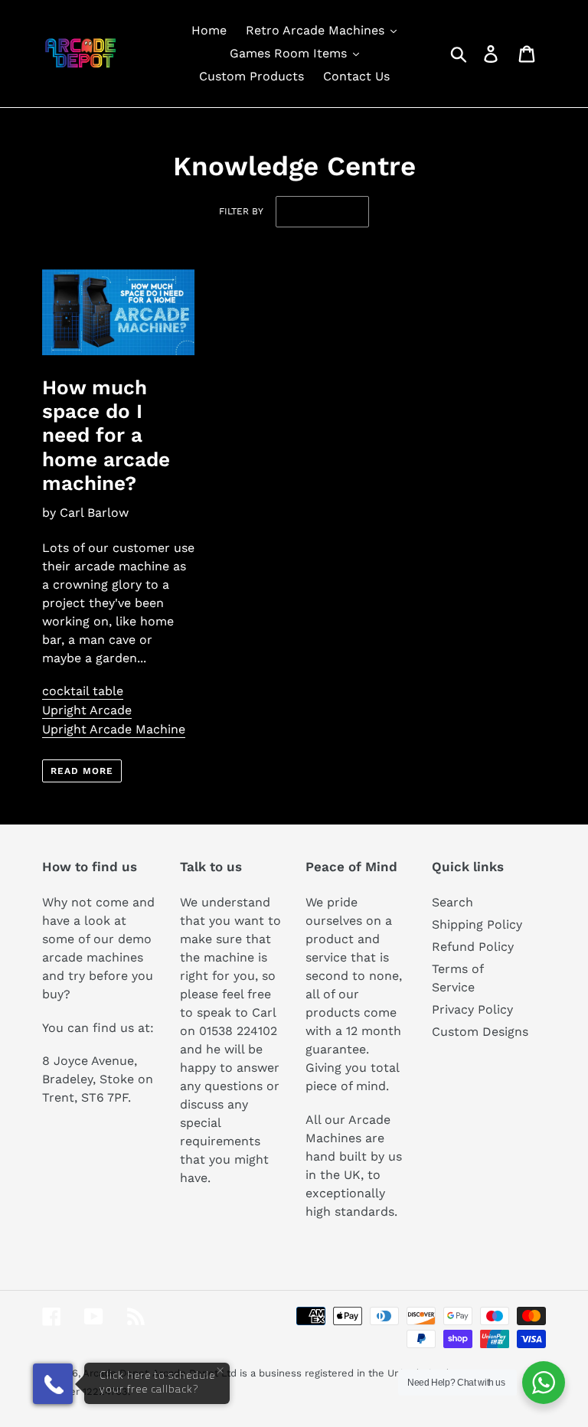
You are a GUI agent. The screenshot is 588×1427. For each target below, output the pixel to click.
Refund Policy (473, 946)
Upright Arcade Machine (113, 729)
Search (452, 902)
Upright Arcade (87, 710)
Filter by (241, 211)
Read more (82, 771)
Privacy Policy (472, 1009)
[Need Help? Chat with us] (543, 1382)
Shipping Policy (477, 924)
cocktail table (82, 691)
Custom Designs (480, 1031)
